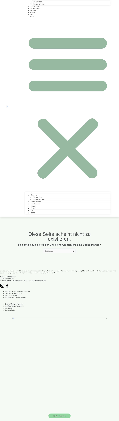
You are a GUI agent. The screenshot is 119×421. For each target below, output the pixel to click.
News (32, 17)
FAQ (32, 210)
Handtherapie (35, 204)
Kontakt (33, 208)
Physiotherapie (36, 201)
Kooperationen (38, 199)
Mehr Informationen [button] (8, 276)
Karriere (33, 206)
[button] (68, 106)
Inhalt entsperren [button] (7, 278)
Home (33, 193)
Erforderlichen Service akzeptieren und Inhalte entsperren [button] (23, 281)
